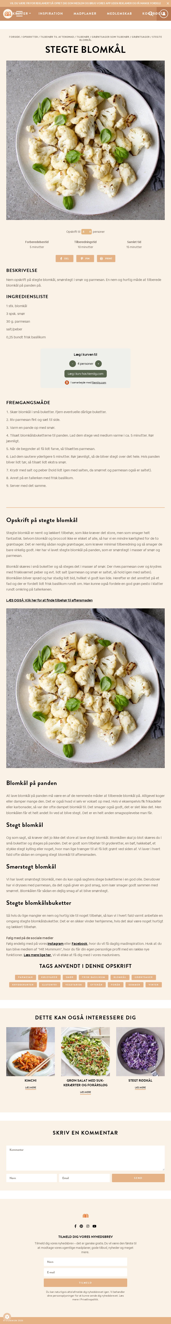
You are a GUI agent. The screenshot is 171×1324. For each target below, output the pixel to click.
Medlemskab (119, 14)
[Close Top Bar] (168, 3)
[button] (7, 1317)
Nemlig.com (99, 382)
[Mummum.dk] (85, 1216)
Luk (165, 1231)
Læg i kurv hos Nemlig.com (85, 374)
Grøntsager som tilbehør (110, 36)
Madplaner (85, 14)
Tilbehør (83, 36)
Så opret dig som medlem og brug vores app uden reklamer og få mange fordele (85, 3)
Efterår (97, 984)
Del (66, 258)
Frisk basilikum (93, 977)
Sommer (134, 984)
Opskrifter (16, 14)
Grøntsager (141, 36)
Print (108, 258)
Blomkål (120, 977)
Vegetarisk (73, 984)
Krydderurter (23, 984)
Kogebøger (154, 14)
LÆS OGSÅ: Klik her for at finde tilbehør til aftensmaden (49, 600)
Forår (115, 984)
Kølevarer (49, 977)
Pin (87, 258)
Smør (70, 977)
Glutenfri (49, 984)
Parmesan (25, 977)
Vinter (154, 984)
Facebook (79, 943)
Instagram (56, 943)
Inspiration (51, 14)
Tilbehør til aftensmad (57, 36)
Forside (14, 36)
